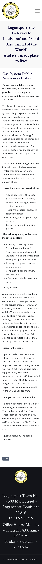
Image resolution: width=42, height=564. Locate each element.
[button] (37, 10)
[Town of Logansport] (10, 10)
